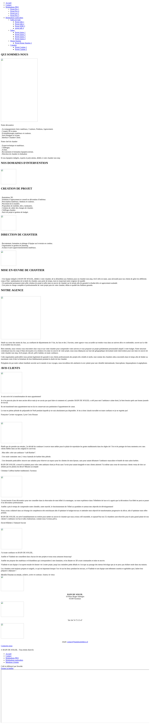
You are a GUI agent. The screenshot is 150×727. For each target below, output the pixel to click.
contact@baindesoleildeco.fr (77, 642)
